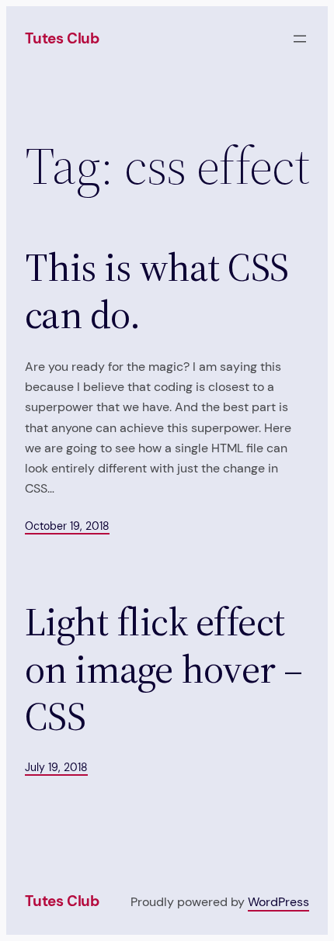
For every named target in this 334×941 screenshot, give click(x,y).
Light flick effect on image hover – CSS (164, 669)
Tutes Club (62, 38)
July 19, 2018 (56, 767)
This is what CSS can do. (157, 291)
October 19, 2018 (67, 526)
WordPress (278, 902)
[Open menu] (300, 38)
